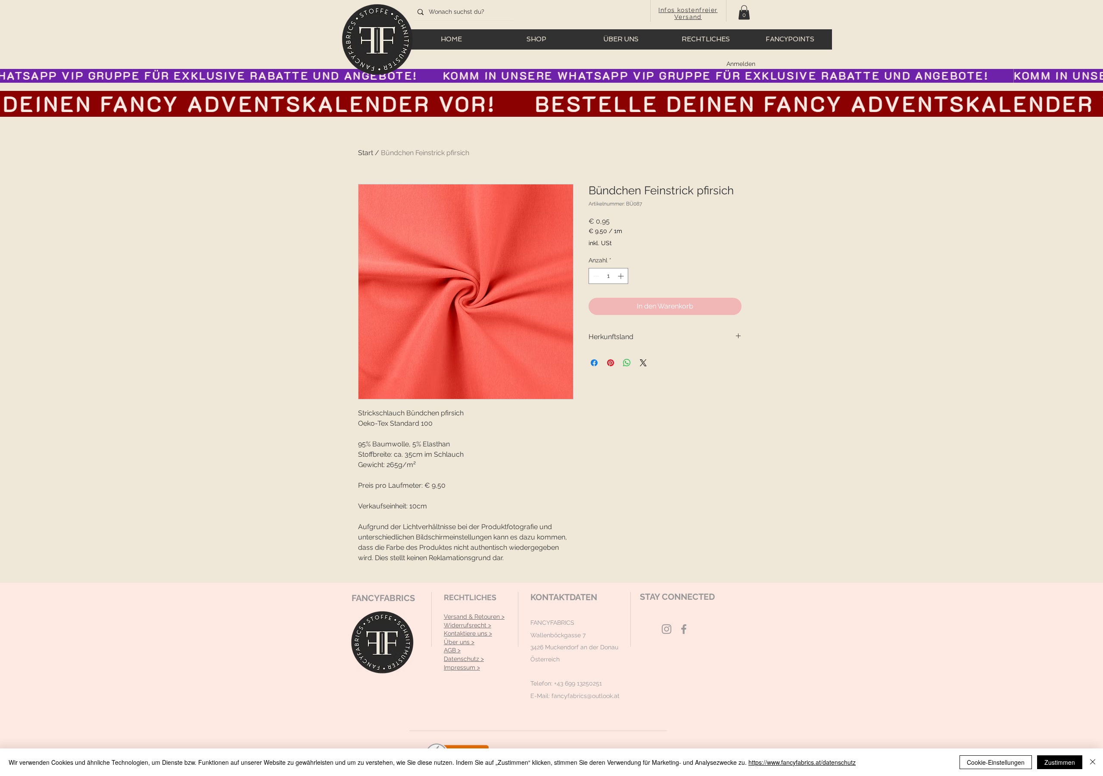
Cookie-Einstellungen (996, 762)
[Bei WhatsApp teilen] (627, 363)
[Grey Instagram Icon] (666, 629)
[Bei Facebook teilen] (594, 363)
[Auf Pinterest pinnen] (610, 363)
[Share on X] (643, 363)
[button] (744, 12)
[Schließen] (1092, 762)
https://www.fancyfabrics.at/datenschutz (802, 762)
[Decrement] (595, 276)
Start (365, 153)
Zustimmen (1059, 762)
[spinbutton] (608, 276)
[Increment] (621, 276)
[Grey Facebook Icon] (683, 629)
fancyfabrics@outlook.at (586, 695)
